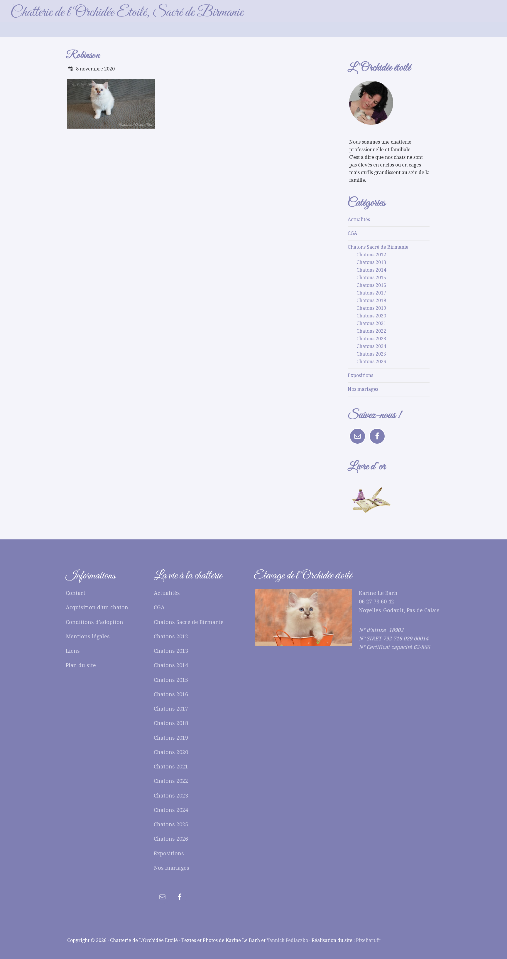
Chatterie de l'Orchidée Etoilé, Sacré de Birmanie (126, 12)
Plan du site (81, 665)
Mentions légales (88, 636)
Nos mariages (363, 389)
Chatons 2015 (371, 277)
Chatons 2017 (371, 293)
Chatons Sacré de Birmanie (378, 247)
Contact (75, 593)
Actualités (359, 219)
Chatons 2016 (371, 285)
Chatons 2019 (371, 308)
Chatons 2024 (371, 346)
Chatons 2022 (371, 331)
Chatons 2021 (371, 323)
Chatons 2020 (371, 316)
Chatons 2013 (371, 262)
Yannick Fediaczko (287, 940)
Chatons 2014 (371, 270)
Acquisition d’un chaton (97, 607)
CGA (352, 233)
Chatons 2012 (371, 255)
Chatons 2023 (371, 338)
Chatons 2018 (371, 300)
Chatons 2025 (371, 354)
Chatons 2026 (371, 361)
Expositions (360, 375)
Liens (73, 651)
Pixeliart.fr (368, 940)
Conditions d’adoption (94, 622)
